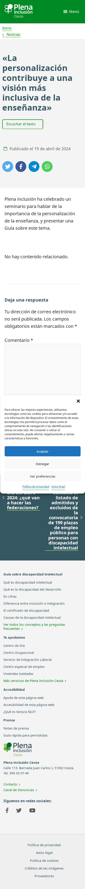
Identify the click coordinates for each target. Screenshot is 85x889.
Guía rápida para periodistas (25, 735)
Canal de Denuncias (18, 790)
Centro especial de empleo (24, 666)
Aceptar (42, 451)
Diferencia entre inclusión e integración (34, 603)
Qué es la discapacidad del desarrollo (32, 589)
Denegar (42, 463)
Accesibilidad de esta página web (28, 704)
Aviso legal (58, 486)
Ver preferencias (42, 476)
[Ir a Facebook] (7, 811)
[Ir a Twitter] (19, 811)
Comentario (19, 340)
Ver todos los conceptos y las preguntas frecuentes (34, 626)
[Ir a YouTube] (32, 811)
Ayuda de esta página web (23, 697)
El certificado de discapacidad (26, 610)
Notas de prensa (16, 728)
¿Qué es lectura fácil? (19, 711)
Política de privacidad (35, 486)
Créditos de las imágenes (44, 868)
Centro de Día (14, 645)
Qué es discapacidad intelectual (27, 582)
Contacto (10, 784)
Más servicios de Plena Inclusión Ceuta (33, 680)
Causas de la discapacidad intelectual (32, 617)
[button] (78, 401)
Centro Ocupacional (18, 652)
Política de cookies (44, 860)
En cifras (10, 596)
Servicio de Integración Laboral (27, 659)
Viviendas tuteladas (18, 673)
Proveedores (44, 876)
